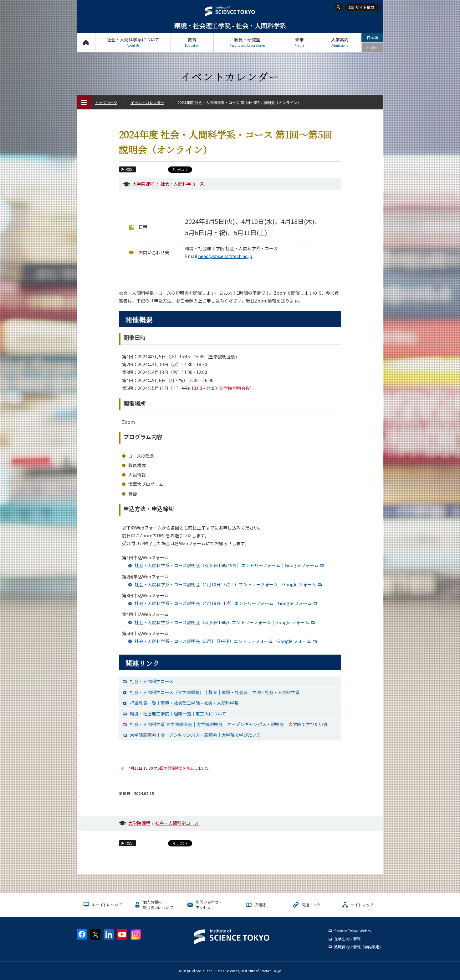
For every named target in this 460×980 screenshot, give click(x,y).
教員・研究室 (247, 42)
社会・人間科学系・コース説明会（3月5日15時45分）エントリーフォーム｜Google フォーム (227, 565)
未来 (299, 42)
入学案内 (340, 42)
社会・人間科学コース (182, 184)
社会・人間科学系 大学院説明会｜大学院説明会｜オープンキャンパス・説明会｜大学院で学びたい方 (229, 724)
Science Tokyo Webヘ (352, 930)
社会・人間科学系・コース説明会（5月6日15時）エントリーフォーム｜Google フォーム (222, 622)
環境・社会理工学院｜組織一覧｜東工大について (178, 713)
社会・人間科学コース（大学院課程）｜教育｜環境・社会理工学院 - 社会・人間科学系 (215, 692)
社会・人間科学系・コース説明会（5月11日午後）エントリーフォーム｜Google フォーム (223, 641)
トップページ (86, 42)
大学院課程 (143, 184)
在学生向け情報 (347, 938)
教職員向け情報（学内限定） (358, 946)
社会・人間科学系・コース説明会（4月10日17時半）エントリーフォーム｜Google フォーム (225, 584)
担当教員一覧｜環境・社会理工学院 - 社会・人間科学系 (184, 703)
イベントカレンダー (147, 102)
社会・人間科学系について (133, 42)
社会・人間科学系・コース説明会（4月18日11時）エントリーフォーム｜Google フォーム (223, 603)
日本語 (372, 37)
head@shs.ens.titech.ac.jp (225, 256)
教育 (192, 42)
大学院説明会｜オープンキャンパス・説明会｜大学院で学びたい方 (195, 735)
